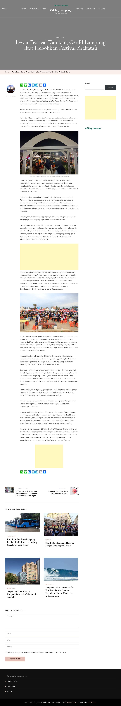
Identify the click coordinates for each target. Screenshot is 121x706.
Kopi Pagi (79, 9)
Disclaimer (11, 686)
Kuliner (43, 9)
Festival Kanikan (26, 197)
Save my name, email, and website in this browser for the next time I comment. (37, 652)
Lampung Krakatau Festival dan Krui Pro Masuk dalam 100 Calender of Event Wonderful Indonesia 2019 (59, 591)
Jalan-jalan (33, 9)
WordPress (92, 702)
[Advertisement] (49, 257)
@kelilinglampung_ (39, 289)
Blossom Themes (70, 702)
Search (87, 83)
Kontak (10, 691)
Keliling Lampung (60, 10)
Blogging (101, 9)
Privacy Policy (12, 681)
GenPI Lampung (31, 118)
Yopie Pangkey (11, 96)
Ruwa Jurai (91, 9)
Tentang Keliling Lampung (17, 676)
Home (24, 9)
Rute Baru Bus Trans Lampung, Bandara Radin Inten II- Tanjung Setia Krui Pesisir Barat (22, 542)
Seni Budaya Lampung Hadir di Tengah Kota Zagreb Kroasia (59, 544)
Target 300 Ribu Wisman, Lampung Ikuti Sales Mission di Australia (21, 594)
